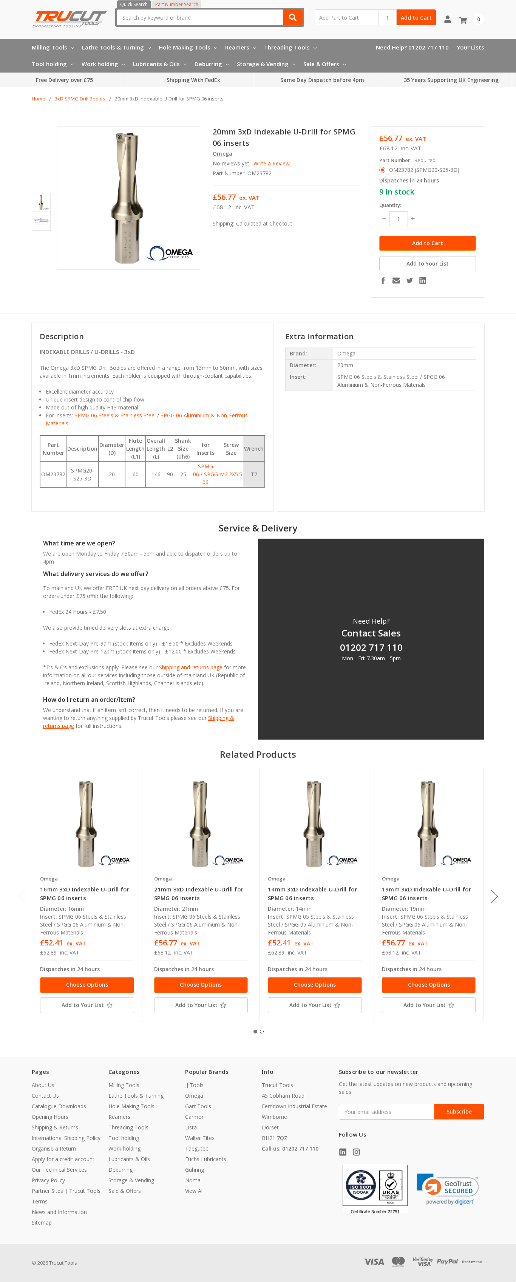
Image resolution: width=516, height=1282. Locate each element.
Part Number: (407, 160)
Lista (191, 1127)
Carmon (195, 1116)
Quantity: (390, 205)
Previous (21, 896)
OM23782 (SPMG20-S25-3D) (424, 169)
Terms (40, 1201)
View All (194, 1190)
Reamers (237, 47)
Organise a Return (54, 1148)
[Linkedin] (422, 280)
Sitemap (42, 1222)
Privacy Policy (48, 1180)
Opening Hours (50, 1116)
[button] (448, 1189)
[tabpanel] (87, 895)
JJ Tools (194, 1085)
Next (494, 896)
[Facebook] (383, 280)
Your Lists (470, 47)
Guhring (194, 1169)
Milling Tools (49, 47)
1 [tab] (255, 1031)
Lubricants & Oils (156, 64)
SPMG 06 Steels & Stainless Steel (115, 415)
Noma (193, 1180)
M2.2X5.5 (231, 474)
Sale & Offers (321, 64)
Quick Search (134, 4)
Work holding (100, 64)
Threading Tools (287, 47)
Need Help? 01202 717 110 (412, 47)
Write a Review (271, 163)
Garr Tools (198, 1106)
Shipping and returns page (190, 667)
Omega (194, 1095)
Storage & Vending (263, 64)
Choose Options (87, 984)
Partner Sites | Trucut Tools (66, 1190)
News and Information (59, 1212)
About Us (43, 1085)
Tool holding (49, 64)
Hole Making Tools (184, 47)
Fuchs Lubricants (205, 1159)
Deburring (208, 64)
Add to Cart (416, 17)
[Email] (396, 280)
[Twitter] (409, 280)
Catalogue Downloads (59, 1106)
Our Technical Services (59, 1169)
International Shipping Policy (66, 1137)
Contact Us (45, 1095)
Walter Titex (200, 1137)
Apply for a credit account (63, 1159)
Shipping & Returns (55, 1127)
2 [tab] (262, 1031)
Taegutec (196, 1148)
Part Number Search (176, 4)
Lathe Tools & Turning (113, 47)
